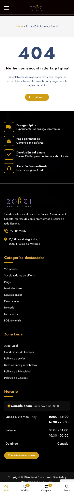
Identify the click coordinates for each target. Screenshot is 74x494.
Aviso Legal (11, 346)
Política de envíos (14, 358)
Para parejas (11, 301)
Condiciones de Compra (19, 352)
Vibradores (11, 269)
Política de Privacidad (17, 371)
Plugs (7, 282)
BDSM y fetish (12, 320)
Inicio (19, 26)
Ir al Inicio (38, 97)
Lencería (9, 307)
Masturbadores (13, 288)
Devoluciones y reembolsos (20, 365)
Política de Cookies (16, 378)
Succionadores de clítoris (19, 275)
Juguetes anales (13, 295)
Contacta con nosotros (21, 455)
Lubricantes (11, 314)
